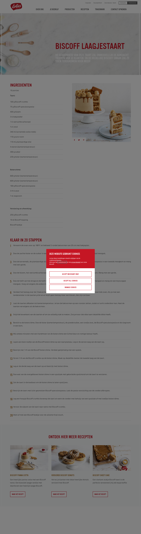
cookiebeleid (62, 262)
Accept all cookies (71, 281)
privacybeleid (75, 262)
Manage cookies (70, 287)
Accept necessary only (70, 274)
